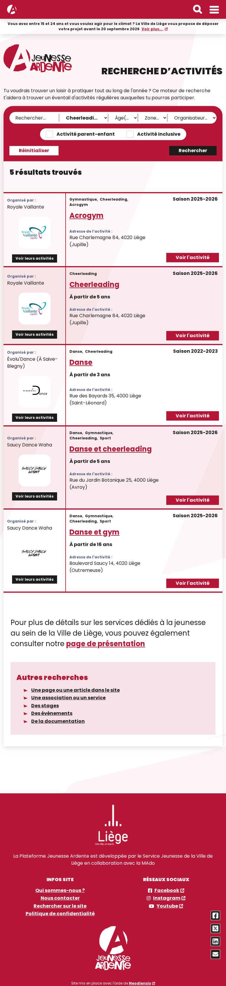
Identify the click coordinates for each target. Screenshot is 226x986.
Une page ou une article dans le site (75, 690)
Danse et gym (94, 532)
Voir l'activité (193, 257)
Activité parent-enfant (85, 134)
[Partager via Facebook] (215, 915)
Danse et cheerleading (110, 449)
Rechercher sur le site (60, 906)
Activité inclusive (158, 134)
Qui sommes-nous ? (60, 890)
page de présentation (105, 644)
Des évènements (51, 713)
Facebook (166, 890)
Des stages (45, 705)
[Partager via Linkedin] (215, 941)
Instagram (166, 898)
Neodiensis (140, 983)
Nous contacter (60, 898)
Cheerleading (94, 284)
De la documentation (58, 721)
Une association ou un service (68, 697)
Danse (80, 362)
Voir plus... (153, 28)
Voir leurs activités (35, 258)
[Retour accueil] (11, 9)
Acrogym (86, 215)
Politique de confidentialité (60, 913)
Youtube (167, 906)
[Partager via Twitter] (215, 928)
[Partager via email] (215, 954)
